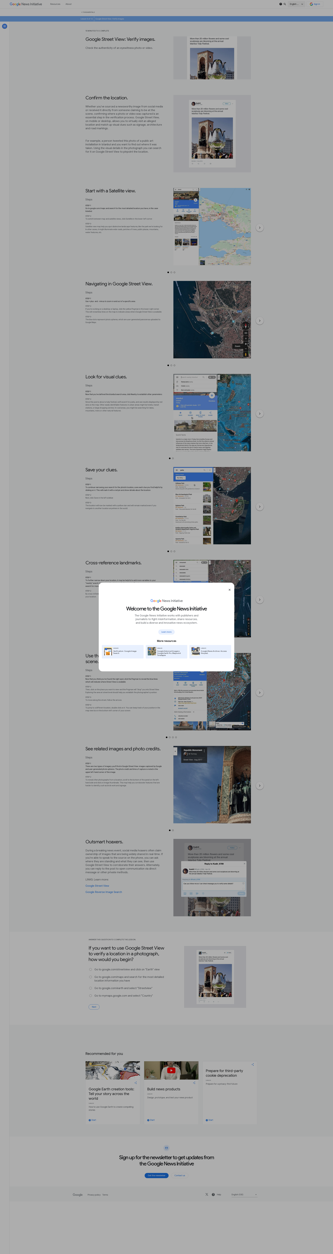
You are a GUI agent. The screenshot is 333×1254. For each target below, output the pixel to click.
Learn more (166, 632)
